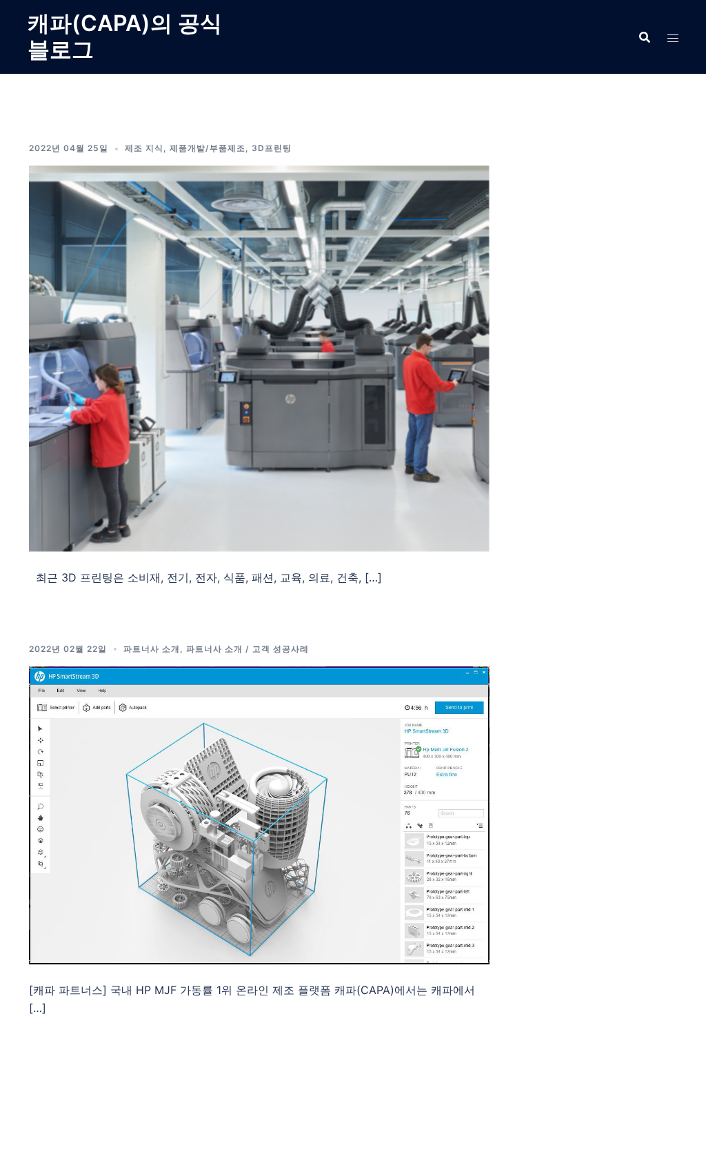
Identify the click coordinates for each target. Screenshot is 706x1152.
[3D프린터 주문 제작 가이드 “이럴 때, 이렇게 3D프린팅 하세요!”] (259, 357)
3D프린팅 (272, 148)
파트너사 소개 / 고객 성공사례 (247, 649)
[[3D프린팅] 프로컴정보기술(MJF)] (259, 814)
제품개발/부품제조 (207, 148)
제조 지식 (144, 148)
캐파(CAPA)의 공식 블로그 (125, 36)
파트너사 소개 (151, 649)
